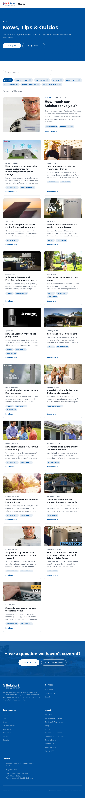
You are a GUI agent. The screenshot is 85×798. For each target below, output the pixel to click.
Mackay (6, 715)
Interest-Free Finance (53, 733)
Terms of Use (50, 751)
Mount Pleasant (9, 726)
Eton (4, 718)
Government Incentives (54, 737)
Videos (50, 240)
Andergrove (7, 729)
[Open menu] (80, 4)
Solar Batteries (55, 406)
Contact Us (49, 744)
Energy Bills (26, 462)
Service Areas (9, 710)
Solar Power (51, 126)
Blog (47, 726)
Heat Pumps (53, 182)
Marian (5, 737)
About (48, 710)
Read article (50, 132)
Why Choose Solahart (53, 718)
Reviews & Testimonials (54, 722)
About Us (48, 715)
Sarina (5, 722)
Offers (47, 729)
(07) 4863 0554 (11, 770)
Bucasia (6, 740)
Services (49, 685)
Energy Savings (66, 126)
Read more (10, 192)
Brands (47, 697)
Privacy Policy (50, 747)
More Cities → (8, 744)
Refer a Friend (50, 740)
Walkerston (7, 733)
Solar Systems (50, 693)
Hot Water (65, 182)
